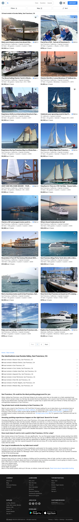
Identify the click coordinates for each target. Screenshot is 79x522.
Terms (56, 519)
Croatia (53, 487)
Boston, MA (9, 507)
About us (9, 480)
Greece (53, 489)
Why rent (31, 480)
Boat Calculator (33, 487)
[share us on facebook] (33, 503)
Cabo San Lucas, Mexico (13, 505)
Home (3, 352)
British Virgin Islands (57, 485)
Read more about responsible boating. (62, 468)
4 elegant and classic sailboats (25, 410)
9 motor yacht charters (55, 411)
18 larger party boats (42, 413)
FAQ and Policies (11, 485)
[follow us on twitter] (30, 503)
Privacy (50, 519)
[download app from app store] (49, 513)
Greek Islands (10, 511)
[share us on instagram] (36, 503)
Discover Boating (34, 491)
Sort (66, 8)
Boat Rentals (32, 483)
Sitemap (62, 519)
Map (38, 8)
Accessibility (69, 519)
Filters (13, 8)
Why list (31, 485)
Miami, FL (9, 509)
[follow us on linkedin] (39, 503)
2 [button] (41, 344)
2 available (65, 410)
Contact (8, 487)
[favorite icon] (35, 17)
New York (54, 480)
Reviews (31, 489)
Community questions (35, 493)
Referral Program (34, 495)
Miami (53, 483)
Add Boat (72, 3)
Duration (42, 3)
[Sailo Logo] (3, 3)
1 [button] (37, 344)
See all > (54, 491)
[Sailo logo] (9, 519)
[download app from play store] (35, 513)
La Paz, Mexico (10, 503)
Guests (49, 3)
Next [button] (46, 344)
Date (36, 3)
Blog (7, 483)
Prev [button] (32, 344)
